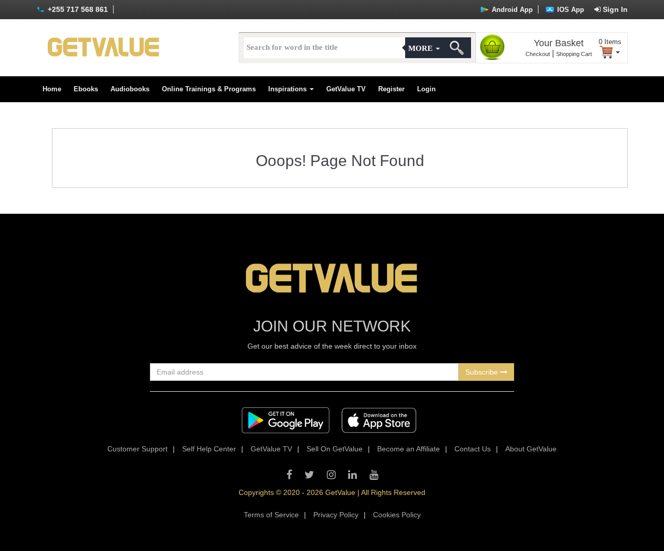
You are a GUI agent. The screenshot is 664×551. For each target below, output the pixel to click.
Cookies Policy (397, 515)
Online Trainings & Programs (209, 89)
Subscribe (482, 372)
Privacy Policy (335, 515)
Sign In (614, 9)
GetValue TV (346, 89)
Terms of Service (271, 515)
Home (52, 89)
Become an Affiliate (408, 449)
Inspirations (288, 89)
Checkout (537, 54)
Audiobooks (129, 89)
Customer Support (137, 449)
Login (426, 89)
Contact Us (472, 449)
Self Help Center (209, 449)
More (421, 48)
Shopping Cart (574, 54)
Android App (511, 9)
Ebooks (86, 89)
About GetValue (531, 449)
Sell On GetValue (335, 449)
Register (391, 89)
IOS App (569, 9)
